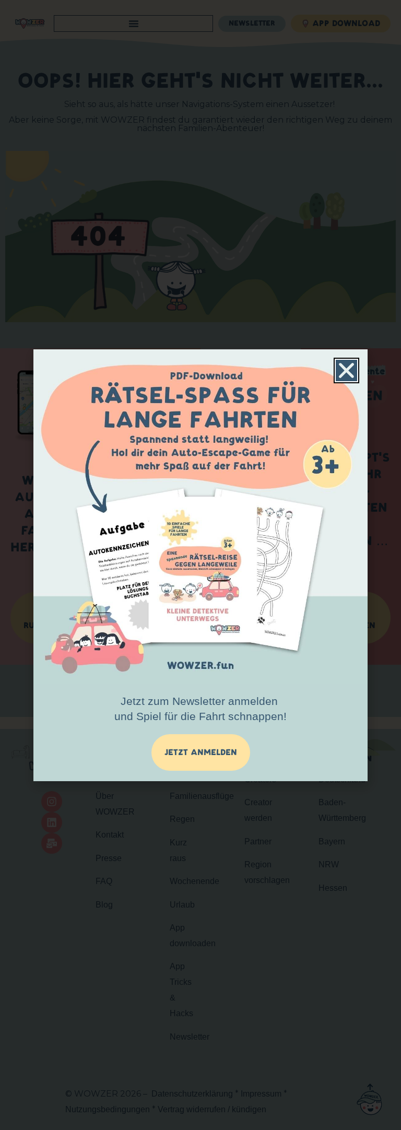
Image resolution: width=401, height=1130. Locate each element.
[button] (346, 370)
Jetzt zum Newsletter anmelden (200, 708)
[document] (200, 565)
